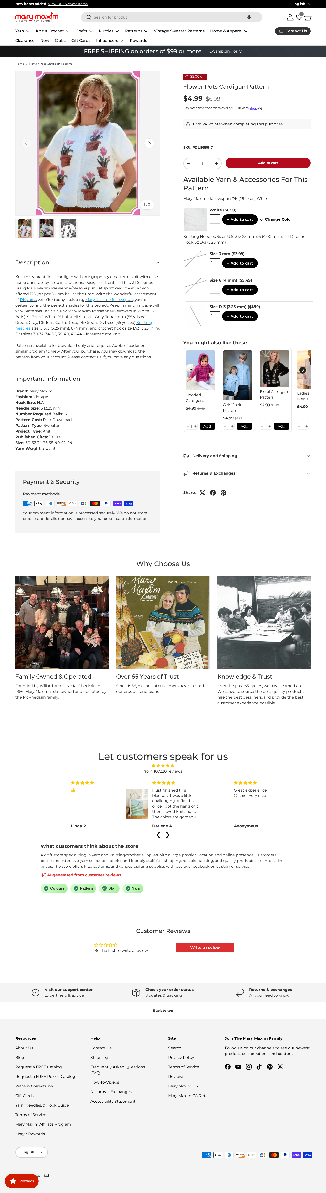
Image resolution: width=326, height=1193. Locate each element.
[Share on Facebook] (213, 492)
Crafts (81, 31)
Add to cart (268, 163)
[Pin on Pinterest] (223, 492)
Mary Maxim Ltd (37, 1175)
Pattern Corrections (34, 1086)
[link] (200, 370)
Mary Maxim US (183, 1086)
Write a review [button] (205, 947)
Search (174, 1048)
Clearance (25, 40)
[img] (163, 766)
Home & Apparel (226, 31)
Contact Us (101, 1048)
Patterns (133, 31)
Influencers (107, 40)
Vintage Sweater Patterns (179, 31)
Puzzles (106, 31)
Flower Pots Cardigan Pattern (50, 63)
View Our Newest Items (68, 4)
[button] (249, 17)
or (276, 219)
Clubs (60, 40)
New (44, 40)
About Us (24, 1048)
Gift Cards (80, 40)
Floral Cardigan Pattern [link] (274, 394)
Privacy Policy (181, 1057)
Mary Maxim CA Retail (189, 1095)
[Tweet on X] (202, 492)
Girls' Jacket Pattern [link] (234, 407)
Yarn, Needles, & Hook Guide (42, 1105)
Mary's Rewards (30, 1134)
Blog (19, 1057)
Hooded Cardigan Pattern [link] (194, 398)
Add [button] (207, 426)
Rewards (138, 40)
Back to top (163, 1010)
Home (19, 63)
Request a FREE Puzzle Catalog (45, 1076)
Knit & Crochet (50, 31)
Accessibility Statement (113, 1101)
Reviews (176, 1076)
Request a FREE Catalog (38, 1067)
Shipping (99, 1057)
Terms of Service (30, 1115)
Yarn (19, 31)
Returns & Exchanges (111, 1092)
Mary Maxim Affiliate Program (43, 1124)
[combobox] (171, 17)
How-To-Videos (104, 1082)
